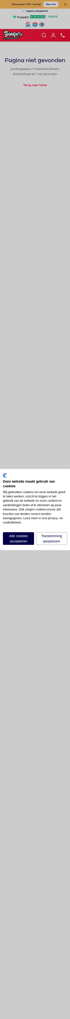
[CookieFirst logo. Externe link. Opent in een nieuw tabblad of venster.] (5, 475)
